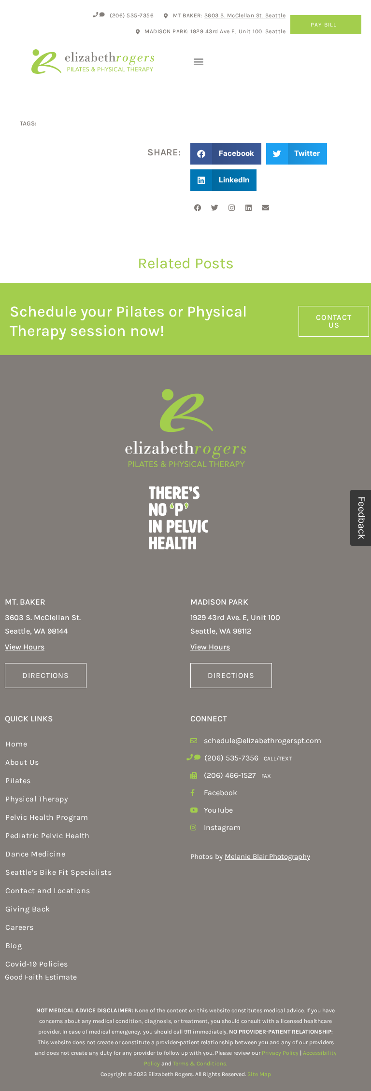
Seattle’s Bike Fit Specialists (58, 872)
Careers (19, 927)
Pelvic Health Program (46, 817)
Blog (13, 945)
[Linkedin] (248, 208)
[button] (198, 61)
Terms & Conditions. (200, 1063)
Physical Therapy (36, 798)
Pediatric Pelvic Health (47, 835)
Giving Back (27, 908)
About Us (22, 762)
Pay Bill (324, 24)
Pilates (18, 780)
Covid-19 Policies (36, 963)
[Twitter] (214, 208)
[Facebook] (197, 208)
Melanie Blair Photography (267, 856)
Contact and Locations (47, 890)
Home (16, 743)
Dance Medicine (35, 853)
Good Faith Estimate (41, 976)
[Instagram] (231, 208)
